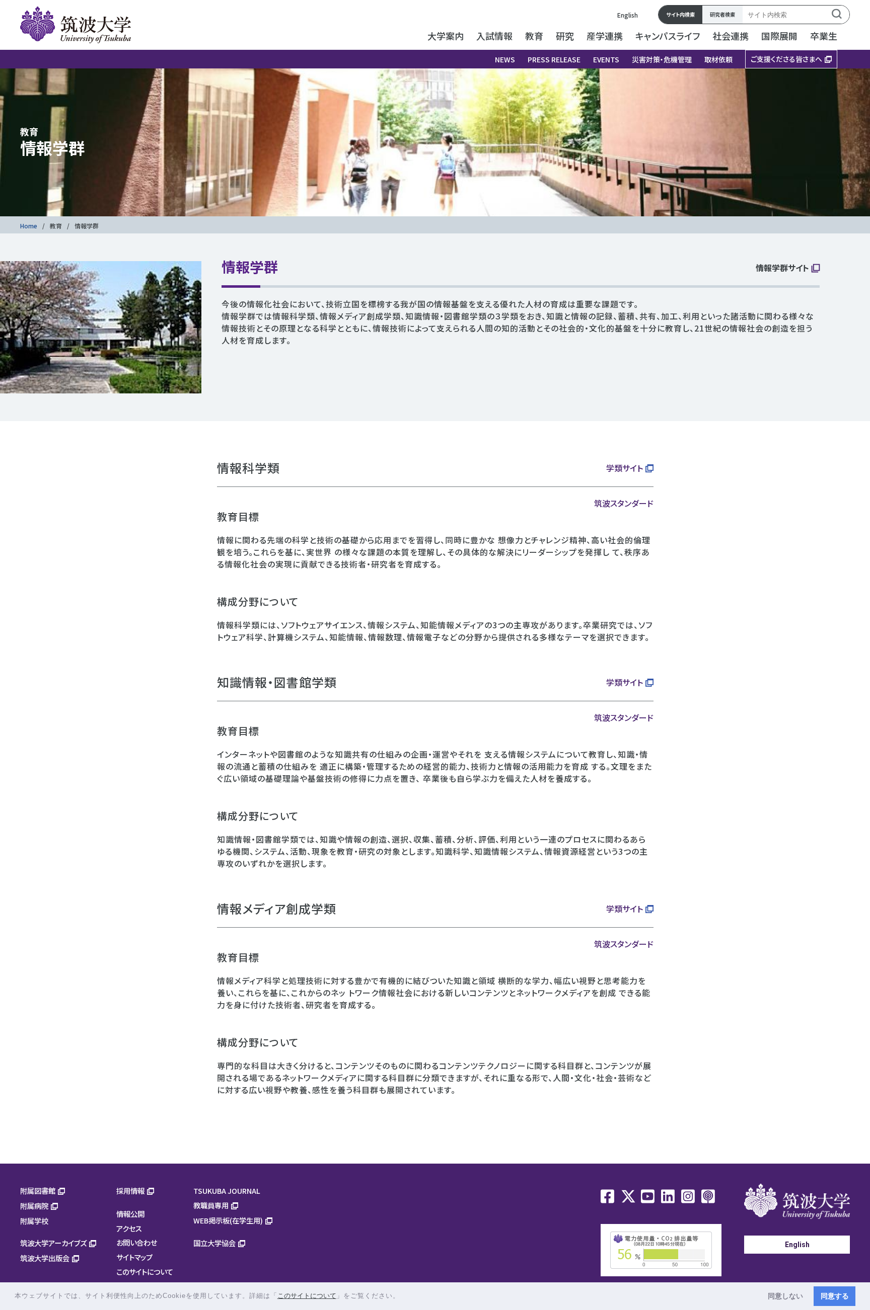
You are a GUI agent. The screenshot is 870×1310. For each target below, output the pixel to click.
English (627, 15)
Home (28, 225)
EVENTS (606, 59)
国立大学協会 (214, 1243)
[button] (403, 1296)
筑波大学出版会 (44, 1258)
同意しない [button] (785, 1296)
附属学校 (34, 1220)
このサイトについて (144, 1271)
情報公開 (130, 1213)
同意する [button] (835, 1296)
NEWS (505, 59)
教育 (56, 225)
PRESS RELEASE (554, 59)
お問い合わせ (136, 1242)
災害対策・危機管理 (662, 59)
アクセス (129, 1228)
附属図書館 (37, 1190)
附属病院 (34, 1205)
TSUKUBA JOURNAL (226, 1190)
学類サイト (624, 468)
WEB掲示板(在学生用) (228, 1220)
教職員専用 (211, 1205)
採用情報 (130, 1190)
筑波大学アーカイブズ (53, 1243)
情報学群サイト (782, 268)
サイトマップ (134, 1257)
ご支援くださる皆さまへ (786, 59)
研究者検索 (722, 14)
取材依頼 (718, 59)
